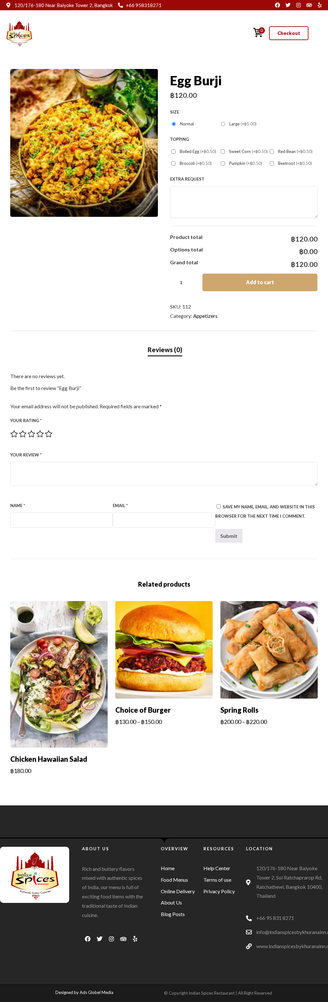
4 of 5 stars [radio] (40, 434)
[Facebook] (277, 5)
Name (17, 505)
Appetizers (205, 316)
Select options (59, 784)
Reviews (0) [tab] (165, 349)
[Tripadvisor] (309, 5)
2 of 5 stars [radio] (23, 434)
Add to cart (260, 282)
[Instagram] (298, 5)
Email (120, 505)
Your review (26, 454)
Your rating (26, 420)
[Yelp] (320, 5)
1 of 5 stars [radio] (14, 434)
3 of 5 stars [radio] (31, 434)
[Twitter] (288, 5)
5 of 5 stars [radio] (49, 434)
